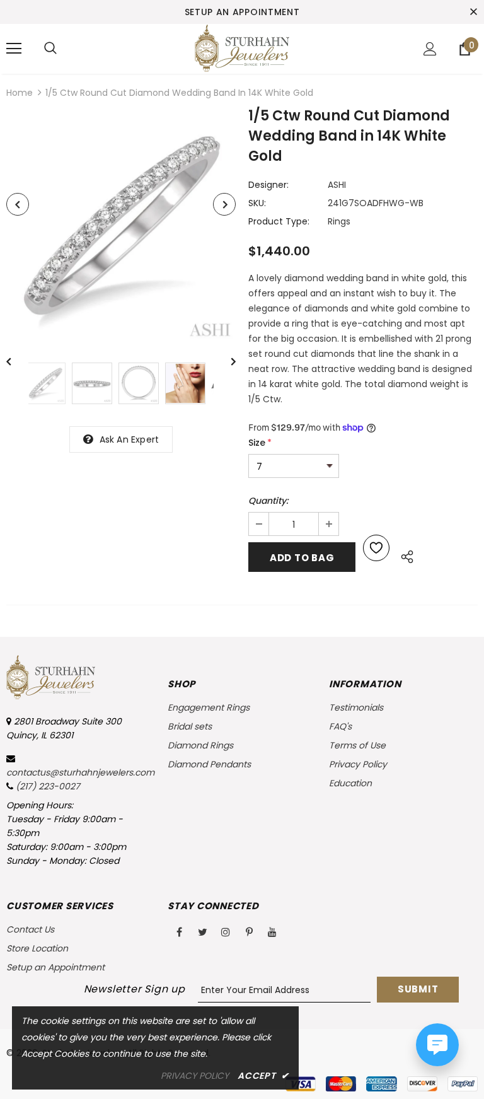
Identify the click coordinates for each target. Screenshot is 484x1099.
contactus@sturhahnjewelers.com (80, 772)
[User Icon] (430, 48)
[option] (121, 227)
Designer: (268, 184)
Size (260, 442)
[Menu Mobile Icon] (13, 48)
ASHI (337, 184)
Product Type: (278, 221)
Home (19, 92)
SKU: (257, 203)
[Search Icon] (50, 48)
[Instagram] (225, 932)
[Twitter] (202, 932)
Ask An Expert (129, 439)
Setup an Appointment (242, 12)
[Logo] (242, 48)
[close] (473, 12)
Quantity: (268, 500)
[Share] (403, 554)
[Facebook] (179, 932)
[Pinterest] (249, 932)
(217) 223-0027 (48, 786)
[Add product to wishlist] (376, 548)
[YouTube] (272, 932)
